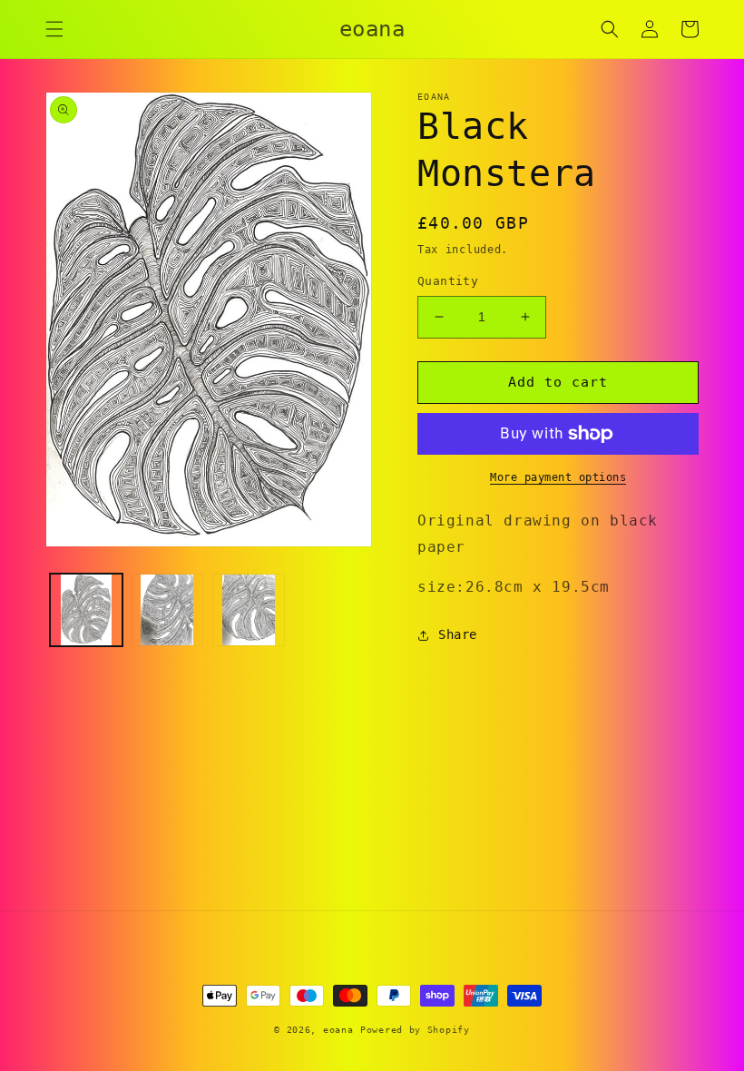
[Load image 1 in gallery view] (86, 610)
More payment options (558, 477)
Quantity (447, 281)
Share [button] (457, 634)
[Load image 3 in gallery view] (248, 610)
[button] (54, 29)
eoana (338, 1030)
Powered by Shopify (415, 1030)
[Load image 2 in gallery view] (168, 610)
